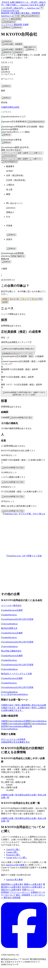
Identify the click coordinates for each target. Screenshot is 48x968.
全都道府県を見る (9, 742)
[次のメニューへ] (9, 161)
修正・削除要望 (33, 13)
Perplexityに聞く (13, 855)
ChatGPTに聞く (13, 849)
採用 (19, 153)
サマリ (4, 153)
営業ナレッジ (28, 890)
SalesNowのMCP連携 (15, 865)
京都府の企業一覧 (9, 795)
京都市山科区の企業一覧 (28, 795)
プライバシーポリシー (20, 892)
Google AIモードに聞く (16, 857)
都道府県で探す (8, 13)
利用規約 (5, 892)
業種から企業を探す (33, 884)
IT (2, 739)
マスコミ (13, 739)
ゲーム (6, 739)
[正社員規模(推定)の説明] (36, 121)
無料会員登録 (16, 19)
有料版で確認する (17, 256)
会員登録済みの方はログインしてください (18, 354)
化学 (19, 739)
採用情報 (16, 898)
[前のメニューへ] (9, 156)
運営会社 (8, 898)
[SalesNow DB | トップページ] (10, 11)
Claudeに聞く (12, 852)
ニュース (12, 153)
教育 (23, 739)
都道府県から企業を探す (12, 884)
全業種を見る (23, 742)
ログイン (5, 19)
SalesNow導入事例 (14, 880)
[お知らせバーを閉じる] (42, 8)
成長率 (25, 153)
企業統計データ (38, 892)
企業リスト (38, 153)
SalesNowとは (7, 16)
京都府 (26, 24)
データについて (8, 895)
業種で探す (20, 13)
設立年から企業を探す (32, 887)
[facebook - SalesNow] (24, 950)
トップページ (7, 24)
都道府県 (18, 24)
